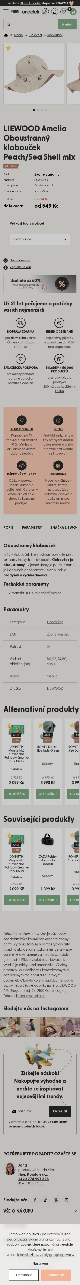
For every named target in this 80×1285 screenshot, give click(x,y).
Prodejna (58, 474)
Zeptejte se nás (20, 267)
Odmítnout (24, 1275)
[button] (16, 787)
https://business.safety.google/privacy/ (45, 1255)
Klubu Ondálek (30, 3)
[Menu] (11, 11)
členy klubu (18, 338)
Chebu (59, 391)
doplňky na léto (46, 985)
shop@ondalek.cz (33, 1174)
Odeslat (60, 1111)
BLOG (58, 429)
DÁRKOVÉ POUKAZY (21, 474)
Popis (8, 527)
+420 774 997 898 (33, 1179)
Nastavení (40, 1263)
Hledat (67, 24)
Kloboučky (55, 622)
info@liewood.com (30, 996)
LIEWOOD (55, 688)
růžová (52, 676)
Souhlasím (56, 1275)
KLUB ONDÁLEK (21, 429)
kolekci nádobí (45, 980)
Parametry (32, 527)
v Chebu (63, 480)
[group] (16, 761)
